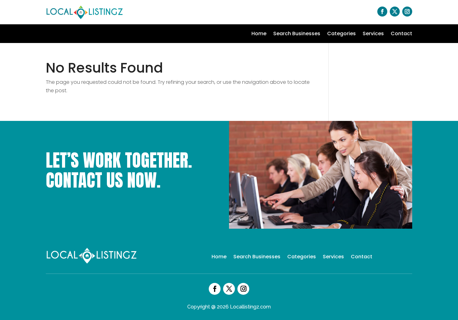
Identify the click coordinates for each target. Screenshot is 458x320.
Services (373, 34)
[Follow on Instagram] (407, 12)
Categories (341, 34)
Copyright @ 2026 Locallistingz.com (229, 307)
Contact (401, 34)
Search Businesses (296, 34)
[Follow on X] (395, 12)
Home (258, 34)
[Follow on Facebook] (382, 12)
